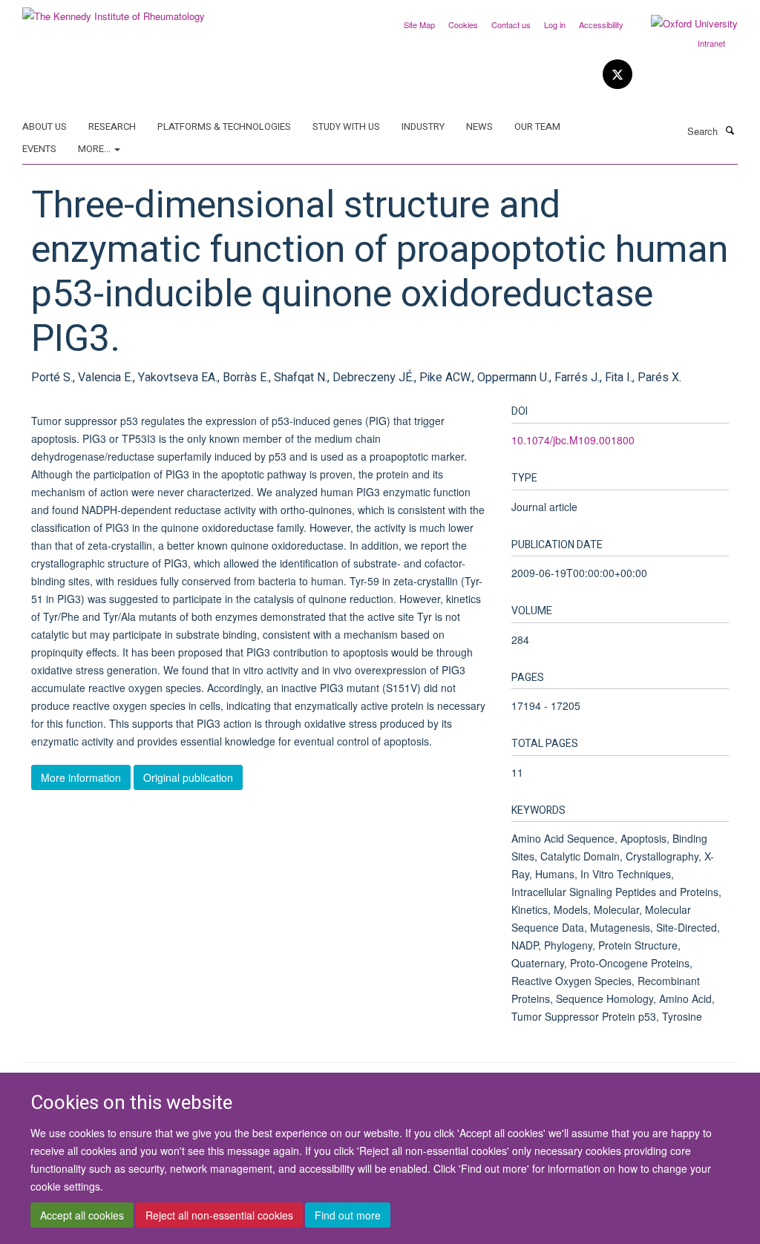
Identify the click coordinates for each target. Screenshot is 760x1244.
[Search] (729, 130)
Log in (555, 24)
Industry (423, 126)
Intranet (711, 43)
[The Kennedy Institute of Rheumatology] (113, 11)
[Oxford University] (683, 24)
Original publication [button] (188, 777)
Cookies (463, 24)
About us (44, 126)
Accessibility (601, 24)
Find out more (348, 1215)
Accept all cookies (82, 1215)
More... (95, 149)
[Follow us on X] (617, 75)
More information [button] (81, 777)
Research (112, 126)
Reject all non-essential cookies (219, 1215)
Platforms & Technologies (224, 126)
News (479, 126)
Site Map (419, 24)
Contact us (511, 24)
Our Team (537, 126)
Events (39, 149)
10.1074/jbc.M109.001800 (573, 439)
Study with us (346, 126)
